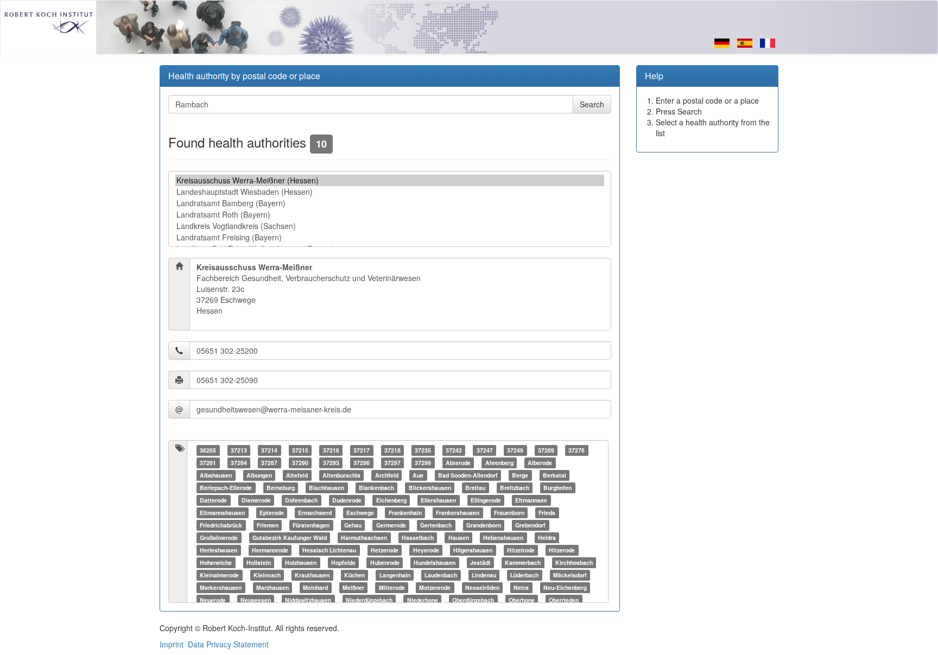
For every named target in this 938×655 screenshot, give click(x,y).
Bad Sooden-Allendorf (468, 475)
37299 (423, 463)
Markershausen (221, 587)
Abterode (458, 463)
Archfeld (386, 475)
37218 (392, 450)
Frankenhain (405, 512)
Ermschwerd (315, 512)
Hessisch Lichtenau (329, 550)
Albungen (259, 475)
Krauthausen (312, 575)
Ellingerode (486, 500)
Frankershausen (457, 512)
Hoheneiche (216, 562)
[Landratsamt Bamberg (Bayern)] (389, 203)
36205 (208, 450)
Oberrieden (564, 600)
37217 (361, 450)
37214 (269, 450)
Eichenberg (391, 500)
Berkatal (554, 475)
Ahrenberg (499, 463)
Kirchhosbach (574, 562)
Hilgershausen (472, 550)
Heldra (547, 537)
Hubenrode (385, 562)
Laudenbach (440, 575)
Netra (521, 587)
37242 (454, 450)
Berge (520, 475)
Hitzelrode (521, 550)
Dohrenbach (301, 500)
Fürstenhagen (311, 525)
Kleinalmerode (219, 575)
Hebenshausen (503, 537)
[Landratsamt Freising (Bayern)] (389, 237)
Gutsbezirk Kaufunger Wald (289, 537)
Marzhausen (272, 587)
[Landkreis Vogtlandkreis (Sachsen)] (389, 226)
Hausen (458, 537)
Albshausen (216, 475)
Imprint (171, 644)
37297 (392, 463)
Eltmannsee (531, 500)
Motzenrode (435, 587)
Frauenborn (509, 512)
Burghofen (557, 488)
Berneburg (281, 488)
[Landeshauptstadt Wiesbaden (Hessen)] (389, 192)
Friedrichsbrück (221, 525)
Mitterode (392, 587)
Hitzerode (562, 550)
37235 (423, 450)
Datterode (213, 500)
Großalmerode (219, 537)
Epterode (271, 512)
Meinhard (315, 587)
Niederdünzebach (369, 600)
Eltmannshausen (222, 512)
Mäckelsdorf (570, 575)
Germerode (391, 525)
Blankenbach (376, 488)
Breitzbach (514, 488)
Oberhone (522, 600)
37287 (269, 463)
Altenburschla (341, 475)
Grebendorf (530, 525)
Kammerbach (523, 562)
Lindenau (484, 575)
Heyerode (426, 550)
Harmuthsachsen (364, 537)
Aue (418, 475)
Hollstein (258, 562)
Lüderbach (524, 575)
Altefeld (297, 475)
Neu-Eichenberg (565, 587)
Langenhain (394, 575)
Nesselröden (482, 587)
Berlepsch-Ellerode (226, 488)
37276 (576, 450)
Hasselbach (418, 537)
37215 (300, 450)
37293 (331, 463)
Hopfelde (343, 562)
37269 (546, 450)
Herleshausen (218, 550)
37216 (331, 450)
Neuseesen (255, 600)
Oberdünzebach (473, 600)
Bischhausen (326, 488)
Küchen (354, 575)
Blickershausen (430, 488)
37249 (515, 450)
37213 (239, 450)
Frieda (546, 512)
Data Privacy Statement (228, 644)
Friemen (267, 525)
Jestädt (480, 562)
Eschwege (360, 512)
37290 (300, 463)
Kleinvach (267, 575)
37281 (208, 463)
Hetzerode (384, 550)
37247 (485, 450)
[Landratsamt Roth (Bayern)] (389, 214)
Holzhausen (300, 562)
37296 (361, 463)
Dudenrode (347, 500)
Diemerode (256, 500)
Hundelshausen (434, 562)
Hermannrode (270, 550)
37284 (239, 463)
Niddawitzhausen (308, 600)
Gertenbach (436, 525)
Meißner (353, 587)
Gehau (353, 525)
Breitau (475, 488)
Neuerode (213, 600)
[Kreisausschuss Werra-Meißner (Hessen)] (389, 180)
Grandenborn (483, 525)
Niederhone (422, 600)
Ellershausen (438, 500)
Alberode (540, 463)
